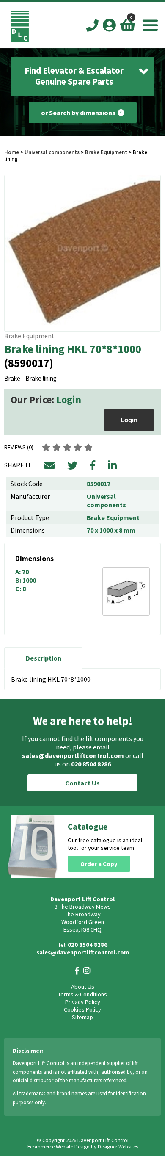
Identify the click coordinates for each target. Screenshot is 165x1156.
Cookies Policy (82, 1009)
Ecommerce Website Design (59, 1146)
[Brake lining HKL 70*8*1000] (82, 253)
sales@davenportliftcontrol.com (73, 755)
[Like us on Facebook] (77, 971)
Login (68, 399)
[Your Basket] (127, 25)
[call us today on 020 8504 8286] (92, 26)
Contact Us (82, 783)
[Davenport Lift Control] (20, 40)
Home (11, 152)
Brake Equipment (106, 152)
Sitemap (82, 1017)
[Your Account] (109, 25)
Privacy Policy (82, 1002)
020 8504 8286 (91, 764)
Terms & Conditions (82, 994)
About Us (82, 986)
